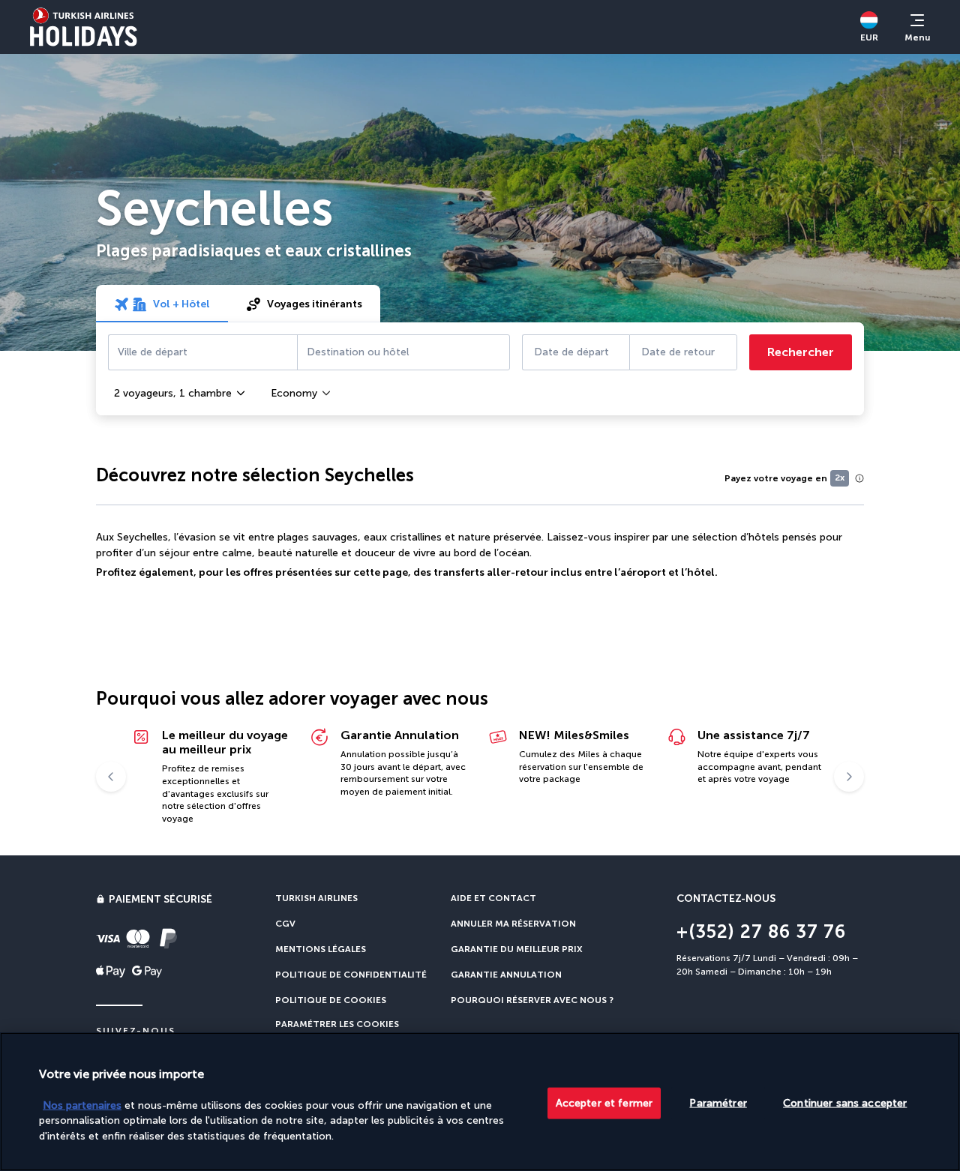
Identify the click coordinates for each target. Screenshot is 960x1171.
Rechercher (800, 352)
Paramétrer (717, 1102)
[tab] (162, 303)
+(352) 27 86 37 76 (761, 931)
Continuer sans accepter (845, 1102)
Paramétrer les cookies (337, 1024)
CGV (285, 923)
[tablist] (238, 303)
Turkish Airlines (316, 898)
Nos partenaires (82, 1104)
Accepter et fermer (604, 1102)
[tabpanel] (480, 368)
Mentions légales (320, 949)
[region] (480, 1101)
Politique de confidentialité (351, 974)
